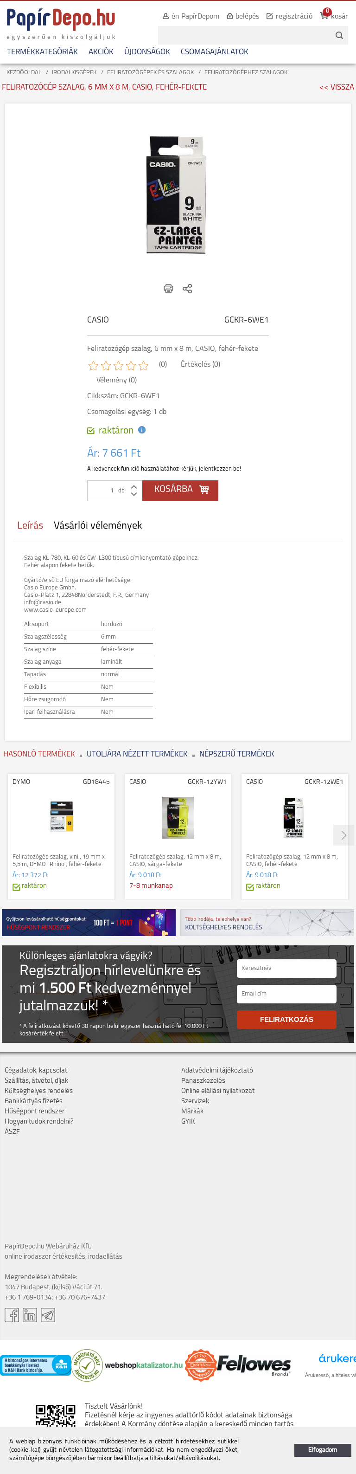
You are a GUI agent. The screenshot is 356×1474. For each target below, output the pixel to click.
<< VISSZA (336, 87)
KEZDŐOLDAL (23, 73)
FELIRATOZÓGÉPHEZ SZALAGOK (245, 73)
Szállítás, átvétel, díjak (36, 1081)
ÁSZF (12, 1132)
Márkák (192, 1111)
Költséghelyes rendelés (39, 1091)
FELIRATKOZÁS (286, 1019)
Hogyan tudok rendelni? (39, 1121)
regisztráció (294, 16)
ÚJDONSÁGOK (147, 52)
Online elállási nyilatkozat (217, 1091)
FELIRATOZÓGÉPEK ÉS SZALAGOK (150, 73)
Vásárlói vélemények (98, 526)
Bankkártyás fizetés (34, 1101)
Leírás (30, 526)
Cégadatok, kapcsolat (36, 1070)
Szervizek (195, 1101)
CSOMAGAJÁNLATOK (214, 52)
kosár (339, 16)
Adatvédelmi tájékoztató (217, 1070)
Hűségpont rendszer (34, 1111)
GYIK (188, 1121)
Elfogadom (322, 1450)
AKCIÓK (101, 52)
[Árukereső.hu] (87, 1380)
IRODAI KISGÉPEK (74, 73)
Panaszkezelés (203, 1081)
